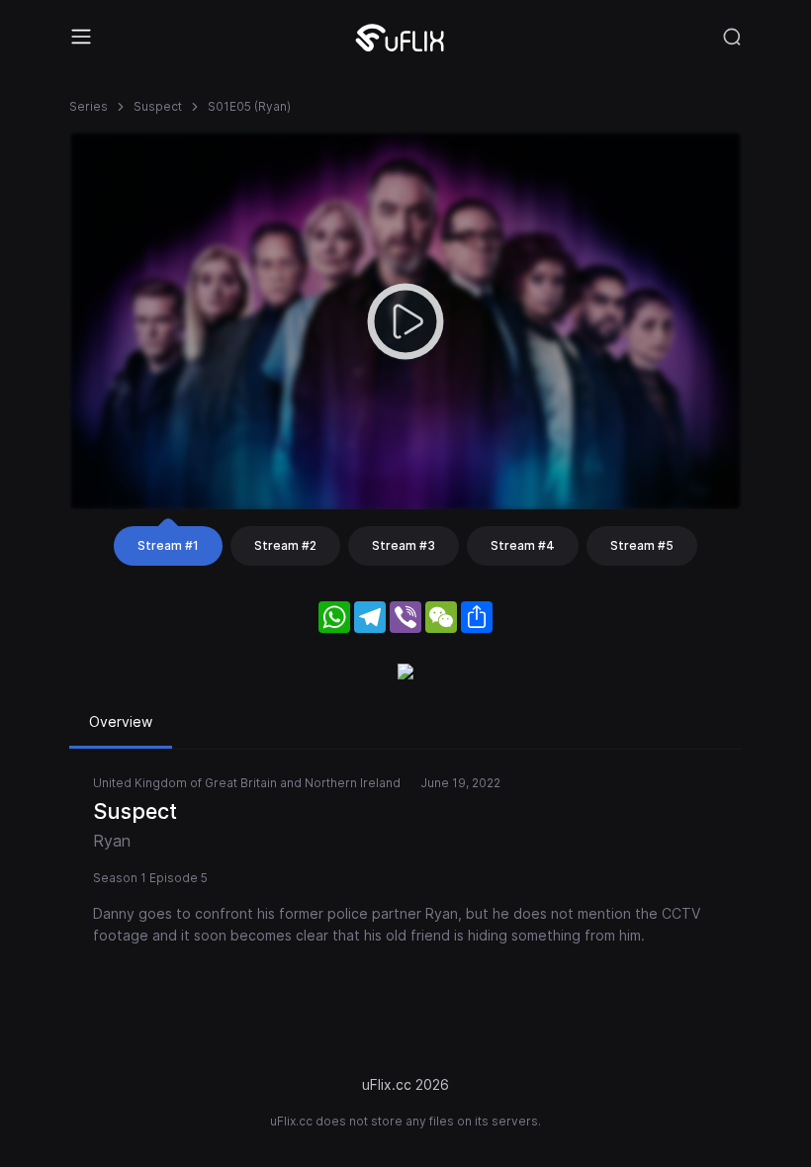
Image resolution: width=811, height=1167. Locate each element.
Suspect (158, 106)
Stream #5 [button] (642, 545)
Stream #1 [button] (168, 545)
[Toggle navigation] (81, 36)
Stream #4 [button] (523, 545)
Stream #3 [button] (403, 545)
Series (88, 106)
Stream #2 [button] (285, 545)
